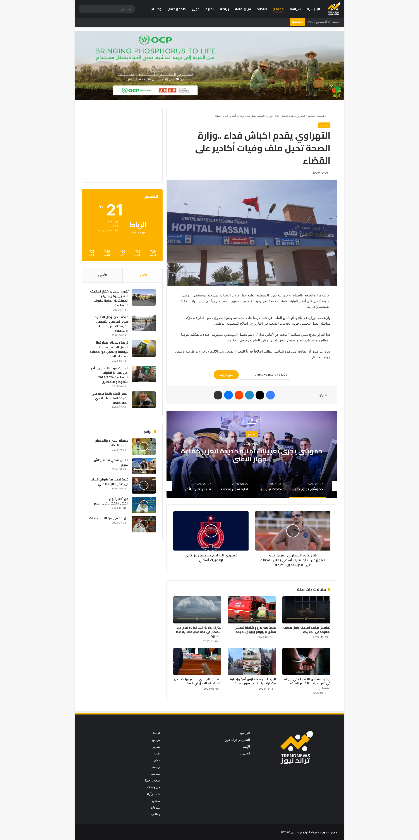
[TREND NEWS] (334, 8)
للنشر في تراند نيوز (237, 740)
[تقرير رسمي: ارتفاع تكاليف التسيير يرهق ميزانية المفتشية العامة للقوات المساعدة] (144, 297)
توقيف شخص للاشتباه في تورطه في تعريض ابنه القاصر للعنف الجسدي (307, 683)
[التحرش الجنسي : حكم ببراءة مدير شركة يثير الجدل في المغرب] (197, 661)
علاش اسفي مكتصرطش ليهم (111, 462)
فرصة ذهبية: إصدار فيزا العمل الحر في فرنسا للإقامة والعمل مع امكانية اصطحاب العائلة (109, 349)
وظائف (156, 9)
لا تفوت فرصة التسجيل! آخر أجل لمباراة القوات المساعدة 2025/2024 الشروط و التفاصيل (110, 375)
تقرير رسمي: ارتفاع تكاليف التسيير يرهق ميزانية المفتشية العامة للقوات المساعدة (109, 298)
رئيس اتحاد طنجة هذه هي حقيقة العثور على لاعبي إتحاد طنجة (110, 398)
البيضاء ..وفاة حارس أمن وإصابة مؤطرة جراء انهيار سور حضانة (253, 681)
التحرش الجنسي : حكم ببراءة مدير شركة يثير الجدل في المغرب (197, 681)
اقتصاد (262, 9)
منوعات (155, 807)
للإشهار (245, 746)
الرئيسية (313, 9)
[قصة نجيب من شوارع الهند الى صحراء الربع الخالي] (144, 485)
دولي (195, 9)
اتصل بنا (245, 753)
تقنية (209, 9)
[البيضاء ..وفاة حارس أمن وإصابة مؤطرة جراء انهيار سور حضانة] (252, 661)
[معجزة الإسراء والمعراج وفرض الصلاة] (144, 446)
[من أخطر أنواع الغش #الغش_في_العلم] (144, 505)
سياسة (295, 9)
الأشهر (142, 275)
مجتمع (278, 9)
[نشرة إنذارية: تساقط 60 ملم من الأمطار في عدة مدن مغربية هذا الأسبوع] (197, 609)
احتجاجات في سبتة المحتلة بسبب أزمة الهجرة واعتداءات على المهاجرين (252, 455)
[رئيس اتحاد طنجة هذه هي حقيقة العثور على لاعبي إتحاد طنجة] (144, 399)
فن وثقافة (243, 9)
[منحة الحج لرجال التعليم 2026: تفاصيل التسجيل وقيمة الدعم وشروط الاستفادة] (144, 323)
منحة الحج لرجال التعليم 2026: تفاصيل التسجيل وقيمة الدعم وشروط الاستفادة (111, 324)
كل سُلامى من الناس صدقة (109, 518)
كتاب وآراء (153, 794)
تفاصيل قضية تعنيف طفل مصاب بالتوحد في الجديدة (306, 630)
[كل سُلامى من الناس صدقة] (144, 524)
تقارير (156, 746)
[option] (252, 454)
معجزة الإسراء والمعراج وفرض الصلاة (112, 443)
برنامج (156, 740)
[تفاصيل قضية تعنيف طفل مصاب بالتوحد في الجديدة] (306, 609)
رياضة (224, 9)
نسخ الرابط (226, 375)
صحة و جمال (176, 9)
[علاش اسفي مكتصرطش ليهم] (144, 466)
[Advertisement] (119, 144)
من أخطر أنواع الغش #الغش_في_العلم (111, 501)
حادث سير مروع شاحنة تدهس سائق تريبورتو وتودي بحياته (255, 630)
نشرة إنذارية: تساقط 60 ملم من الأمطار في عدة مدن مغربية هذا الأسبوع (198, 632)
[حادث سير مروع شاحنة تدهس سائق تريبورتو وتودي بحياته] (252, 609)
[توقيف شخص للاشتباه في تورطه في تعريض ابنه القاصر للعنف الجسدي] (306, 661)
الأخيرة (102, 275)
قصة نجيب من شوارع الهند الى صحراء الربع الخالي (110, 482)
